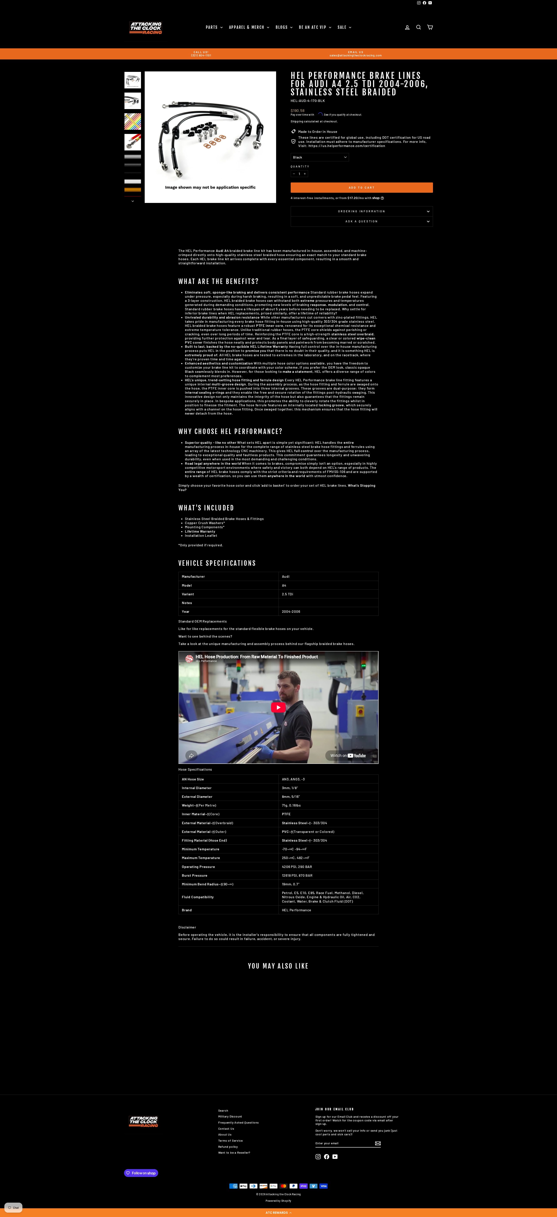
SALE (343, 27)
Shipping (297, 121)
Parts (212, 27)
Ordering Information (362, 211)
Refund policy (228, 1146)
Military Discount (230, 1116)
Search (223, 1110)
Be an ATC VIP (313, 27)
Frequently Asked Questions (238, 1122)
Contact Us (226, 1128)
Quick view (160, 1049)
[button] (278, 1212)
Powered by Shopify (278, 1200)
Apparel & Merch (247, 27)
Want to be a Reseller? (234, 1152)
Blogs (282, 27)
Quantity (300, 166)
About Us (225, 1134)
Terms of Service (230, 1140)
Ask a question (362, 221)
